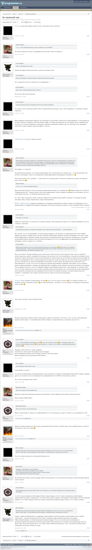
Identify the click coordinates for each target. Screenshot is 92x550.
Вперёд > (39, 22)
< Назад (14, 22)
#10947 (88, 209)
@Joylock (17, 280)
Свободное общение (14, 19)
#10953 (88, 382)
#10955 (88, 415)
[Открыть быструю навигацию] (88, 14)
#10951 (88, 327)
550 (30, 22)
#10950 (88, 309)
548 (26, 22)
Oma (16, 530)
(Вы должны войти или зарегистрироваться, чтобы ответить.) (76, 536)
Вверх (87, 544)
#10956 (88, 436)
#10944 (88, 113)
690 (35, 22)
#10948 (88, 275)
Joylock (5, 37)
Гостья (5, 56)
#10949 (88, 290)
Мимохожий (6, 74)
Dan (4, 350)
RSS (90, 544)
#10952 (88, 358)
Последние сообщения (7, 9)
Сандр (32, 19)
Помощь (75, 544)
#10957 (88, 458)
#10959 (88, 502)
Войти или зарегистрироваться (82, 1)
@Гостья (17, 26)
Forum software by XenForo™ (13, 546)
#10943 (88, 96)
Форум (15, 7)
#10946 (88, 149)
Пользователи (23, 7)
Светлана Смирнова (20, 330)
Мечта (4, 329)
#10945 (88, 130)
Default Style (4, 544)
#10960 (88, 528)
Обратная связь (68, 544)
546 (22, 22)
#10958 (88, 482)
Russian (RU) (11, 544)
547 (24, 22)
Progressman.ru (7, 7)
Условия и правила (86, 546)
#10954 (88, 400)
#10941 (88, 35)
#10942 (88, 54)
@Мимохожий (19, 139)
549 (28, 22)
